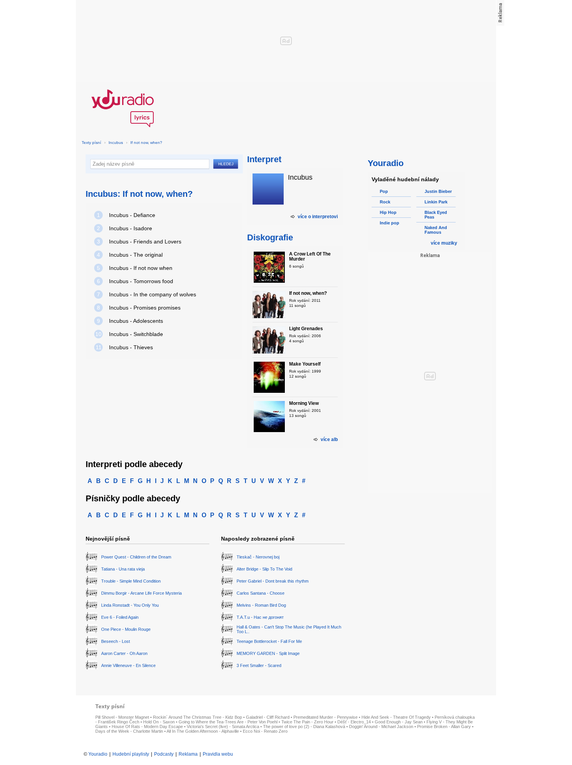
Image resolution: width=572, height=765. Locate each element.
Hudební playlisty (130, 754)
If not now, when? (146, 142)
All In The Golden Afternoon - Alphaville (203, 731)
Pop (384, 191)
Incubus (116, 142)
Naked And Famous (436, 230)
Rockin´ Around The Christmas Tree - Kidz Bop (197, 717)
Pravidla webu (218, 754)
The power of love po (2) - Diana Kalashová (304, 726)
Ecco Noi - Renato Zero (265, 731)
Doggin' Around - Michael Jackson (381, 726)
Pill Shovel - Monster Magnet (122, 717)
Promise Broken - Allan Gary (444, 726)
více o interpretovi (318, 216)
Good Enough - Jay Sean (399, 721)
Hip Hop (388, 212)
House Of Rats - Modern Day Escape (147, 726)
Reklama (188, 754)
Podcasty (164, 754)
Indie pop (389, 223)
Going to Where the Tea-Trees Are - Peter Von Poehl (228, 721)
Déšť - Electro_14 (354, 721)
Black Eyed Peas (436, 214)
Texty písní (91, 142)
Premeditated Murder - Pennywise (325, 717)
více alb (329, 439)
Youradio (97, 754)
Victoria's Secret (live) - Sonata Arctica (223, 726)
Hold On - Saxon (159, 721)
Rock (385, 202)
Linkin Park (436, 202)
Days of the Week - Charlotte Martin (129, 731)
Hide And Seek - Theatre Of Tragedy (396, 717)
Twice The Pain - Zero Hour (307, 721)
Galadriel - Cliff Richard (268, 717)
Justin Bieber (438, 191)
